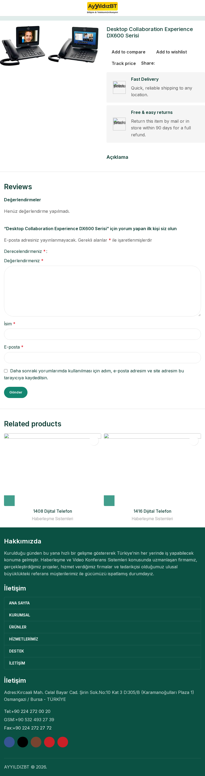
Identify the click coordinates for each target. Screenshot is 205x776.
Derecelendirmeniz (25, 251)
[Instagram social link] (36, 742)
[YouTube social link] (49, 742)
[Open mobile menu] (6, 8)
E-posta (13, 347)
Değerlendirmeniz (24, 260)
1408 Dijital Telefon (52, 511)
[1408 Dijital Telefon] (52, 469)
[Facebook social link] (158, 63)
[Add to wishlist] (93, 440)
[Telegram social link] (183, 63)
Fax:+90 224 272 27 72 (28, 728)
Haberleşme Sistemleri (52, 518)
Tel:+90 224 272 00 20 (27, 711)
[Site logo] (102, 7)
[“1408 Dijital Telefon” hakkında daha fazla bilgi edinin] (9, 500)
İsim (9, 323)
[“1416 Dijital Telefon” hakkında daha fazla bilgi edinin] (109, 500)
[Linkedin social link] (177, 63)
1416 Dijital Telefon (152, 511)
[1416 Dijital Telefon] (152, 469)
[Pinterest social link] (171, 63)
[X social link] (164, 63)
